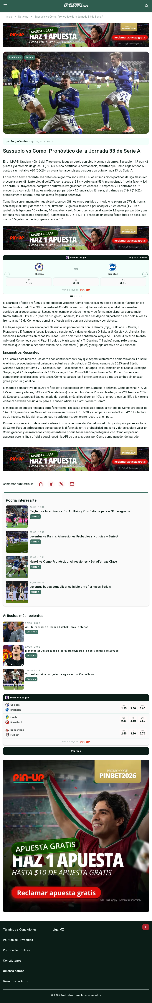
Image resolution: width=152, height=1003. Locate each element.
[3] (76, 296)
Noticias (23, 16)
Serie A (30, 57)
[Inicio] (76, 6)
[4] (79, 296)
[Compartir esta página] (40, 484)
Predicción (15, 57)
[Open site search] (146, 6)
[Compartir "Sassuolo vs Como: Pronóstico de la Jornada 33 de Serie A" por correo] (72, 484)
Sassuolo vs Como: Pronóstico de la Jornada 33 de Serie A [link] (68, 16)
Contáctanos (12, 960)
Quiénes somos (13, 971)
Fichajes (31, 655)
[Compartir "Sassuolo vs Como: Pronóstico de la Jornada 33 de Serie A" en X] (61, 484)
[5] (81, 296)
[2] (74, 296)
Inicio (9, 16)
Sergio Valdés (19, 141)
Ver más (76, 751)
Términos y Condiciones (20, 929)
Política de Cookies (16, 950)
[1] (71, 296)
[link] (76, 274)
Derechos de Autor (16, 981)
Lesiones (32, 632)
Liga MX (58, 929)
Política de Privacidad (18, 940)
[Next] (145, 274)
